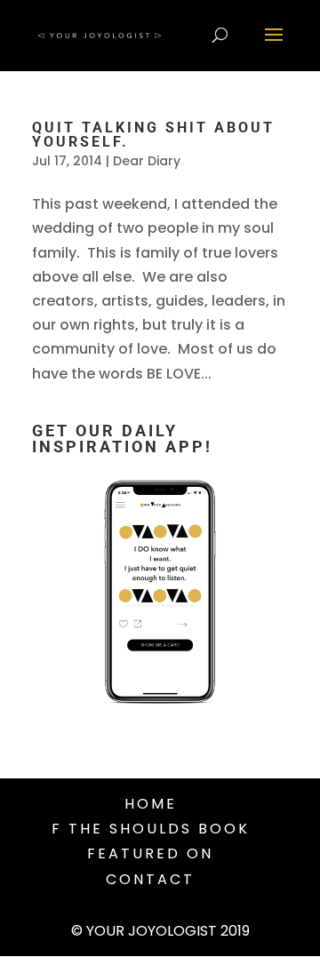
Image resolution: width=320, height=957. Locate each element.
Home (150, 804)
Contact (150, 879)
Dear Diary (146, 161)
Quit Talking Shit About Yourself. (153, 134)
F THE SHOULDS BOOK (151, 828)
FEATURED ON (150, 853)
